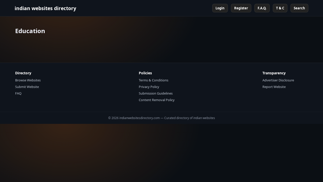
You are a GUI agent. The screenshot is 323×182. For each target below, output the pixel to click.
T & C (280, 8)
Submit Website (27, 86)
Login (220, 8)
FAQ (18, 93)
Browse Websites (28, 80)
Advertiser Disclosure (278, 80)
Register (241, 8)
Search (299, 8)
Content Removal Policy (157, 100)
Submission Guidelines (156, 93)
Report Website (274, 86)
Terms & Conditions (153, 80)
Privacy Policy (149, 86)
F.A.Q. (262, 8)
